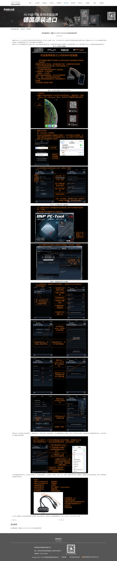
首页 (30, 3)
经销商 (87, 3)
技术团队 (73, 3)
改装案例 (59, 3)
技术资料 (29, 29)
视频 (95, 3)
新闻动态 (44, 3)
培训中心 (80, 3)
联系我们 (102, 3)
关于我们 (37, 3)
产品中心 (52, 3)
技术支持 (66, 3)
